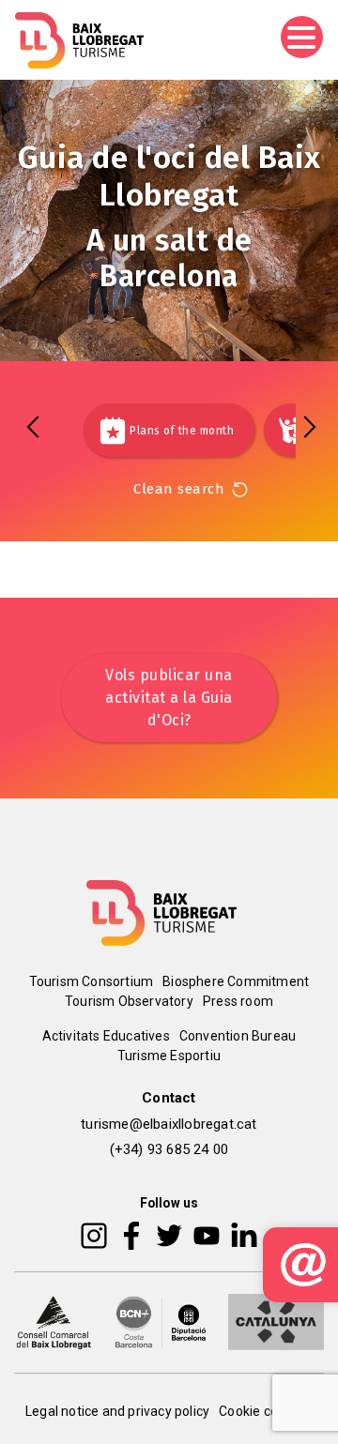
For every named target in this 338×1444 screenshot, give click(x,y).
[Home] (79, 40)
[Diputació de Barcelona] (161, 1321)
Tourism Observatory (129, 1001)
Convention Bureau (237, 1035)
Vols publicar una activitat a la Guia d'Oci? (169, 697)
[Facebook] (132, 1234)
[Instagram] (94, 1234)
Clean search (178, 488)
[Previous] (33, 427)
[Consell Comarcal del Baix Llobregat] (53, 1321)
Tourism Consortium (91, 981)
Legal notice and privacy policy (117, 1411)
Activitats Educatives (106, 1035)
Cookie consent (266, 1411)
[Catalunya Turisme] (276, 1321)
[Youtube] (206, 1234)
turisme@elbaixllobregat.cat (168, 1124)
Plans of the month (182, 430)
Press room (238, 1001)
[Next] (310, 427)
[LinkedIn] (244, 1234)
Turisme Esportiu (169, 1055)
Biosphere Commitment (235, 981)
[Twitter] (169, 1234)
